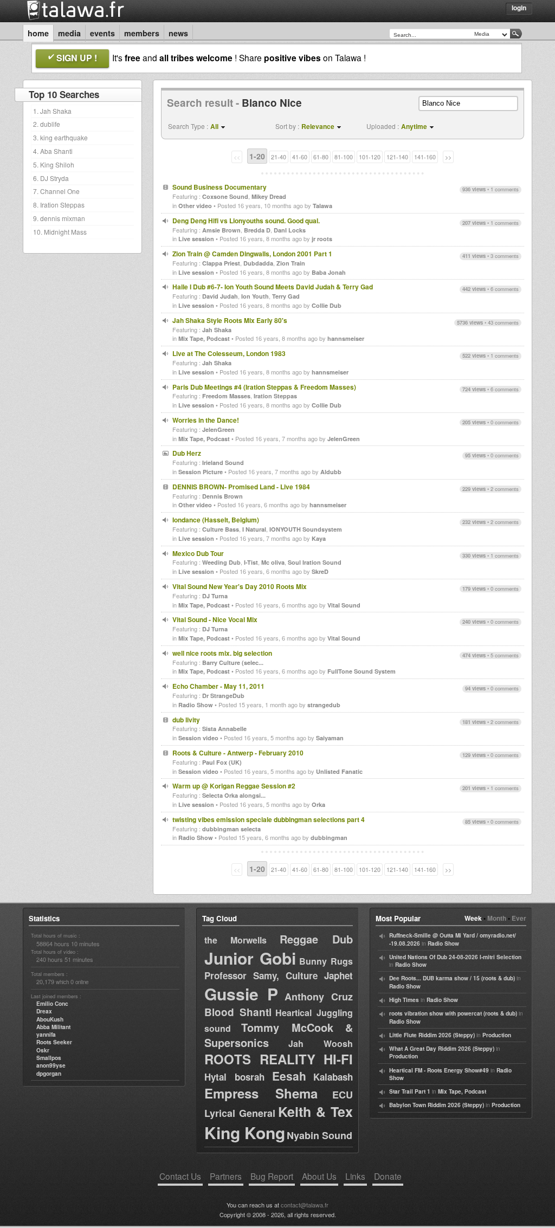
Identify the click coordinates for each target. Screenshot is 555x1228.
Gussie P (241, 993)
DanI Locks (290, 230)
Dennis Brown (222, 496)
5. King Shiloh (53, 164)
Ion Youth (255, 296)
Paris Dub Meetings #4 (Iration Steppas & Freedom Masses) (264, 387)
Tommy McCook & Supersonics (278, 1034)
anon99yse (51, 1065)
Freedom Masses (226, 396)
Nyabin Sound (319, 1135)
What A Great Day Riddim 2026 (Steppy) (441, 1048)
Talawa (322, 206)
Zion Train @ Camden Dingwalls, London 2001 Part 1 (252, 253)
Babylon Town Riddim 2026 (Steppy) (436, 1105)
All (214, 126)
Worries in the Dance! (205, 420)
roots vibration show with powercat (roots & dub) (453, 1013)
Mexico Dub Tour (198, 553)
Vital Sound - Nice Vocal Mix (214, 619)
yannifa (46, 1034)
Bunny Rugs (326, 961)
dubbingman (329, 837)
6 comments (505, 289)
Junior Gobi (250, 958)
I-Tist (251, 562)
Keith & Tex (315, 1111)
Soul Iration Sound (314, 562)
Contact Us (180, 1176)
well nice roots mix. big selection (222, 653)
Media (69, 33)
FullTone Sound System (361, 671)
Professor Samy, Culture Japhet (278, 975)
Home (38, 33)
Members (141, 33)
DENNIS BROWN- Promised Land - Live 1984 (241, 487)
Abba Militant (53, 1027)
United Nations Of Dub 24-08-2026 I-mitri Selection (455, 957)
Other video (195, 206)
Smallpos (48, 1058)
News (178, 33)
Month (496, 918)
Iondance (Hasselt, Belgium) (215, 520)
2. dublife (46, 123)
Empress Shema (261, 1093)
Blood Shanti (238, 1012)
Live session (196, 239)
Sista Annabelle (224, 729)
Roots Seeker (54, 1042)
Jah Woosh (320, 1043)
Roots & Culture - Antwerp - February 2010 (238, 753)
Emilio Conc (52, 1003)
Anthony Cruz (319, 997)
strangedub (323, 705)
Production (496, 1035)
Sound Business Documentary (219, 187)
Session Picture (200, 472)
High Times (404, 1000)
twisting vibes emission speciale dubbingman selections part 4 (268, 819)
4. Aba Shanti (53, 151)
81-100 (343, 157)
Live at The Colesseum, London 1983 (229, 353)
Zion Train (290, 263)
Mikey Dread (268, 196)
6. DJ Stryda (51, 178)
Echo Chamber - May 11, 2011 (218, 686)
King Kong (244, 1132)
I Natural (254, 529)
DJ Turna (215, 596)
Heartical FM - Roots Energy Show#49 (439, 1070)
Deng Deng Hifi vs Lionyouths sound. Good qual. (246, 220)
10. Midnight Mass (60, 231)
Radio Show (195, 705)
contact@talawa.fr (304, 1204)
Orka (318, 804)
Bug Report (271, 1176)
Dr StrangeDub (223, 695)
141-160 (425, 157)
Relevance (317, 126)
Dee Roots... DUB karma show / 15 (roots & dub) (452, 978)
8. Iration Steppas (59, 204)
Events (102, 33)
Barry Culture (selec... (232, 662)
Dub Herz (186, 453)
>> (448, 157)
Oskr (42, 1050)
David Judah (220, 296)
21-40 (278, 157)
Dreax (44, 1011)
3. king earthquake (60, 137)
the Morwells (235, 940)
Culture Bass (220, 529)
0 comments (505, 422)
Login (519, 7)
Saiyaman (330, 738)
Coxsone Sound (225, 196)
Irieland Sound (223, 462)
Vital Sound (343, 605)
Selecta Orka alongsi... (234, 795)
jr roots (322, 239)
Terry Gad (286, 296)
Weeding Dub (221, 562)
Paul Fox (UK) (222, 762)
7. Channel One (56, 191)
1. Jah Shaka (52, 110)
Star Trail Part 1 (409, 1091)
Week (473, 918)
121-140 (397, 157)
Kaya (319, 538)
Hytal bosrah (234, 1076)
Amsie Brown (221, 230)
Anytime (414, 126)
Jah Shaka (216, 330)
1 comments (505, 189)
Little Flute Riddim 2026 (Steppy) (432, 1035)
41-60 (299, 157)
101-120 (369, 157)
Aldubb (330, 472)
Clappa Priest (221, 263)
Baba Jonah (329, 272)
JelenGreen (218, 429)
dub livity (186, 720)
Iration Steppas (275, 396)
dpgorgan (48, 1073)
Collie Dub (326, 305)
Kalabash (333, 1076)
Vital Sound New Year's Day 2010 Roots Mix (239, 586)
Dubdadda (258, 263)
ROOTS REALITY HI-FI (278, 1059)
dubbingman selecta (231, 829)
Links (355, 1176)
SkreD (320, 571)
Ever (519, 918)
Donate (388, 1176)
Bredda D (257, 230)
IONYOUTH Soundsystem (305, 529)
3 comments (505, 256)
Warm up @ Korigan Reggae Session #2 (233, 786)
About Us (319, 1176)
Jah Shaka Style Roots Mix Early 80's (229, 320)
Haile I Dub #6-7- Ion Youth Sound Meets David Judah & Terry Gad (272, 287)
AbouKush (49, 1019)
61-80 (320, 157)
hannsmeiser (345, 338)
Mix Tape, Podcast (204, 338)
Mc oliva (273, 562)
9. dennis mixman (59, 218)
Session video (198, 738)
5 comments (505, 655)
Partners (226, 1176)
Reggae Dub (316, 939)
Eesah (289, 1076)
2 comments (505, 489)
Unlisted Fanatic (339, 771)
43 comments (503, 322)
